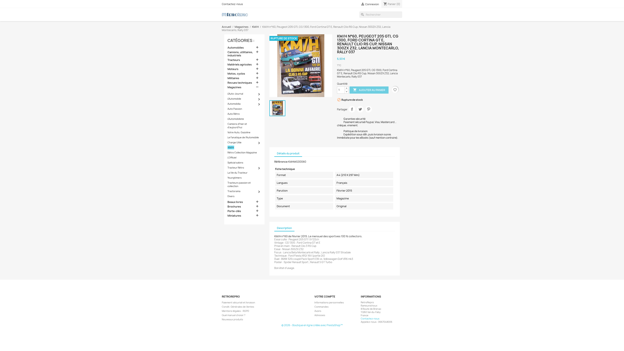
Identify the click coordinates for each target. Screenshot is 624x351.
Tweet (360, 109)
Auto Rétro (234, 113)
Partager (352, 109)
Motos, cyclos (236, 73)
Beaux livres (235, 202)
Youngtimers (235, 177)
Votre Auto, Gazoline (239, 132)
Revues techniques (240, 82)
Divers (231, 196)
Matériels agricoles (240, 64)
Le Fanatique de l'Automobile (243, 137)
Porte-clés (234, 211)
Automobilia (234, 103)
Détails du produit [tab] (288, 153)
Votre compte (324, 296)
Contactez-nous (232, 4)
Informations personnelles (329, 302)
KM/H (231, 147)
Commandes (321, 306)
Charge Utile (234, 142)
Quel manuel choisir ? (233, 315)
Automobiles (236, 47)
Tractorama (234, 191)
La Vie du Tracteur (237, 172)
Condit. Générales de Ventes (238, 306)
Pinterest (368, 109)
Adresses (319, 315)
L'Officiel (232, 157)
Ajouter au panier (369, 90)
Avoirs (317, 310)
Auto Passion (235, 108)
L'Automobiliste (236, 118)
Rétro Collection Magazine (242, 152)
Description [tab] (284, 228)
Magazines (234, 87)
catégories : (241, 40)
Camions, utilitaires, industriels (240, 54)
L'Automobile (234, 98)
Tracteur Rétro (236, 167)
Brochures (234, 206)
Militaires (233, 78)
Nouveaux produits (232, 319)
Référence (281, 161)
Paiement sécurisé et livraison (238, 302)
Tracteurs (234, 60)
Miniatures (234, 215)
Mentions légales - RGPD (235, 310)
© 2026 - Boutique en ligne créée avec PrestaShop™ (312, 325)
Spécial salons (235, 162)
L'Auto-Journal (235, 93)
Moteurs (233, 69)
